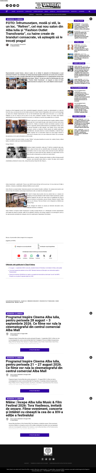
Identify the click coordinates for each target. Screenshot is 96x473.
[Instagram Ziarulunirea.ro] (49, 459)
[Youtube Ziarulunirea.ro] (53, 459)
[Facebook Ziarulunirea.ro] (42, 459)
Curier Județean (38, 11)
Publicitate (39, 14)
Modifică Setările (4, 0)
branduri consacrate (33, 301)
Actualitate (20, 11)
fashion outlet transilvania (47, 301)
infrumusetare (10, 302)
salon (21, 302)
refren (17, 302)
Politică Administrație (63, 11)
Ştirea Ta (52, 11)
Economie (81, 11)
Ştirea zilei (29, 11)
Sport (46, 11)
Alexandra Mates (15, 45)
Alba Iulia (24, 301)
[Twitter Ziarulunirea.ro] (46, 459)
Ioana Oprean (15, 335)
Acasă (13, 11)
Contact (31, 14)
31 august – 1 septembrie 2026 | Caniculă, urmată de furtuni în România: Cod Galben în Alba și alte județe (35, 268)
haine (57, 301)
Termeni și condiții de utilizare (39, 463)
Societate (74, 11)
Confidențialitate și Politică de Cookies (55, 14)
